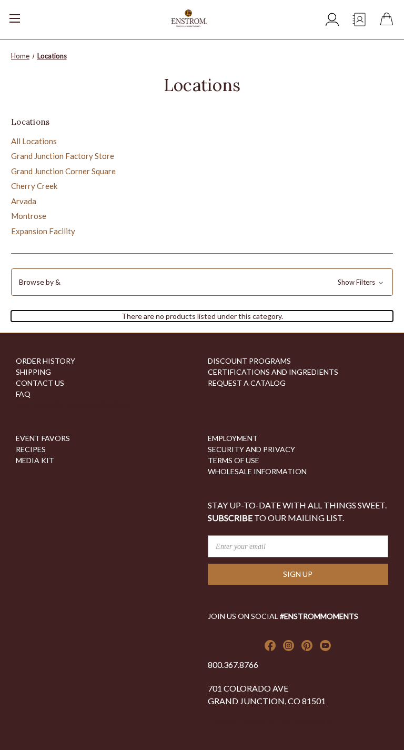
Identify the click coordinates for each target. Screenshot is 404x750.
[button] (202, 282)
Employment (233, 438)
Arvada (23, 201)
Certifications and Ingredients (273, 371)
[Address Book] (359, 22)
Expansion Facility (43, 231)
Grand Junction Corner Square (63, 171)
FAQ (23, 393)
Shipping (33, 371)
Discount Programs (249, 360)
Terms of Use (233, 460)
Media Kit (35, 460)
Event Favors (43, 438)
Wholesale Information (257, 471)
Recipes (31, 449)
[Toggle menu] (29, 14)
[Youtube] (325, 645)
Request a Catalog (247, 382)
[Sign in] (332, 20)
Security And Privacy (251, 449)
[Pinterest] (306, 645)
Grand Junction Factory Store (62, 156)
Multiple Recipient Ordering (74, 405)
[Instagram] (288, 645)
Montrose (28, 216)
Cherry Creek (34, 186)
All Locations (34, 141)
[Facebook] (270, 645)
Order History (45, 360)
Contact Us (40, 382)
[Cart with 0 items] (389, 20)
